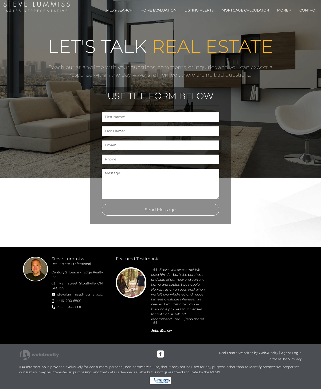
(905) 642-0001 (69, 307)
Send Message (160, 209)
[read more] (194, 319)
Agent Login (291, 353)
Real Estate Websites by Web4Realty (248, 353)
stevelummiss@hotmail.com (81, 294)
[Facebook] (160, 354)
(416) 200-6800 (69, 301)
